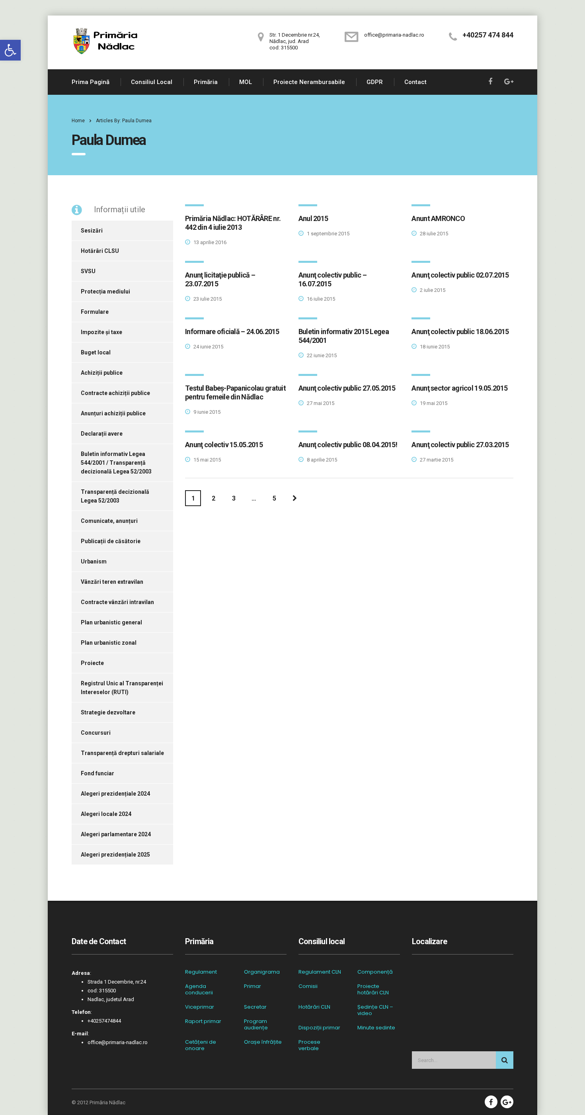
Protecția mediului (105, 291)
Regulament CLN (319, 972)
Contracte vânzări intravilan (117, 602)
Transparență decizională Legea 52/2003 (115, 496)
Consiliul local (151, 82)
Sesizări (92, 230)
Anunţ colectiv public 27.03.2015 (460, 444)
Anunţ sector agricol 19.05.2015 (459, 388)
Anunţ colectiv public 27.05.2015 (347, 388)
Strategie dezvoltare (108, 712)
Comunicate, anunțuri (109, 521)
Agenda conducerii (199, 989)
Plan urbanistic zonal (108, 643)
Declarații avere (102, 433)
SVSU (88, 271)
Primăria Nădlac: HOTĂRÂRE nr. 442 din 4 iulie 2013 (233, 222)
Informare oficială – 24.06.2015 (232, 331)
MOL (245, 82)
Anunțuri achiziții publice (113, 413)
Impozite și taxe (101, 332)
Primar (252, 986)
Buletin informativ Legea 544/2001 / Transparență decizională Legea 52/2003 (116, 463)
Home (78, 120)
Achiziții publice (102, 373)
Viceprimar (199, 1007)
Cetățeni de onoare (200, 1045)
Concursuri (96, 733)
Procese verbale (309, 1045)
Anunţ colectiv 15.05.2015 (224, 444)
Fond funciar (97, 773)
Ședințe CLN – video (375, 1010)
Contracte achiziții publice (115, 393)
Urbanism (94, 561)
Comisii (308, 986)
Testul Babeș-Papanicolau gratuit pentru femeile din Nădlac (235, 392)
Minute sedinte (376, 1028)
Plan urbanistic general (111, 622)
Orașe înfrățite (263, 1042)
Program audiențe (256, 1024)
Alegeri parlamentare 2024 (116, 834)
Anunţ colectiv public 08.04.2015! (347, 444)
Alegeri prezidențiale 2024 (115, 793)
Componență (375, 972)
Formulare (95, 312)
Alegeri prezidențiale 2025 (115, 854)
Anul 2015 (313, 218)
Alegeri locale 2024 (106, 814)
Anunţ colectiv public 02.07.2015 (460, 275)
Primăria (206, 82)
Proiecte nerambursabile (309, 82)
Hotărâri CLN (314, 1007)
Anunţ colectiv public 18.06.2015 (460, 331)
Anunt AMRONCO (438, 218)
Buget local (96, 352)
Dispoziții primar (319, 1028)
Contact (415, 82)
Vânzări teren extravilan (112, 582)
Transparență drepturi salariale (122, 753)
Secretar (255, 1007)
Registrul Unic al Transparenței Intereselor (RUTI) (122, 687)
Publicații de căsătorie (110, 541)
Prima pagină (90, 82)
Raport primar (203, 1021)
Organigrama (262, 972)
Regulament (201, 972)
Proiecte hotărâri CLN (373, 989)
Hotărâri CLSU (100, 251)
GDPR (375, 82)
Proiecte (92, 663)
